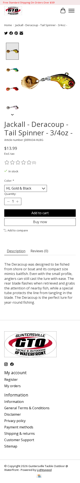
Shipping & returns (19, 433)
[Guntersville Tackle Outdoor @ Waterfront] (13, 10)
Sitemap (10, 446)
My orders (12, 386)
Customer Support (19, 440)
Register (11, 379)
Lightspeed (44, 470)
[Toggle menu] (71, 10)
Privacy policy (15, 420)
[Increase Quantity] (17, 201)
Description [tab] (16, 251)
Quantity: (10, 194)
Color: (9, 181)
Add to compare (17, 230)
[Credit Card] (39, 476)
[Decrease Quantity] (8, 201)
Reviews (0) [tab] (39, 251)
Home (8, 25)
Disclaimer (12, 414)
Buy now (40, 222)
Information (14, 401)
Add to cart (40, 213)
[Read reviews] (18, 162)
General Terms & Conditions (26, 408)
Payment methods (18, 427)
